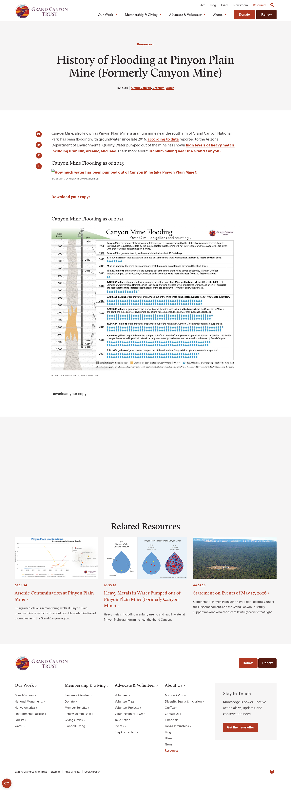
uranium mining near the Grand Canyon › (184, 150)
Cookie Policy (92, 771)
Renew (266, 14)
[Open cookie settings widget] (6, 783)
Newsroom (240, 5)
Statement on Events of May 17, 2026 (229, 593)
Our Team (171, 707)
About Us (173, 685)
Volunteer (121, 695)
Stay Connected (125, 732)
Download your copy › (70, 196)
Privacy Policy (72, 771)
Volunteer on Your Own (130, 714)
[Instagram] (237, 771)
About (217, 14)
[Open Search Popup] (272, 5)
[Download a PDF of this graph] (124, 172)
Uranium (158, 88)
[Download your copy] (145, 369)
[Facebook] (228, 771)
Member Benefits (76, 707)
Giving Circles (74, 720)
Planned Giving (75, 726)
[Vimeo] (263, 771)
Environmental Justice (29, 714)
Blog (213, 5)
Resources (259, 5)
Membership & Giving (141, 14)
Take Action (122, 720)
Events (119, 726)
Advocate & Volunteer (185, 14)
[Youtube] (254, 771)
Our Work (105, 14)
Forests (19, 720)
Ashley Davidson (198, 472)
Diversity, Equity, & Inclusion (183, 701)
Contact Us (172, 714)
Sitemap (56, 771)
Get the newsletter (240, 727)
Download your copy (69, 394)
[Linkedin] (246, 771)
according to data (163, 139)
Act (202, 5)
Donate (244, 14)
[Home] (41, 11)
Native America (25, 707)
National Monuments (29, 701)
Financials (171, 720)
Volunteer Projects (127, 707)
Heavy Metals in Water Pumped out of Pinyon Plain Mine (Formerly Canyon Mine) (142, 599)
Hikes (224, 5)
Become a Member (77, 695)
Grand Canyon (141, 88)
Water (170, 88)
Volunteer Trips (124, 701)
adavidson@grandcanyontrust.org (71, 478)
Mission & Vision (175, 695)
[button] (40, 135)
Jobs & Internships (177, 726)
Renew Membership (78, 714)
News (168, 744)
